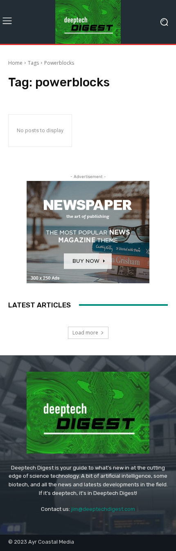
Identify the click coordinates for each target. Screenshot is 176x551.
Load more (85, 332)
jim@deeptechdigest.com (103, 509)
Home (15, 62)
